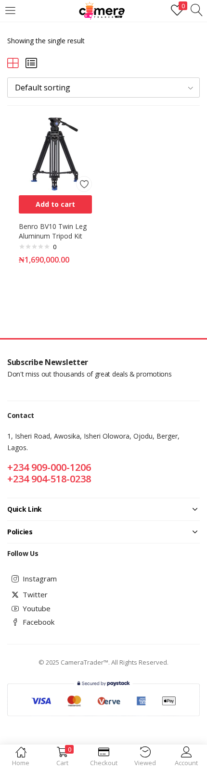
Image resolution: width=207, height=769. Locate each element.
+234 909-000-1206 (49, 467)
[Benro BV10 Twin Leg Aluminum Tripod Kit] (55, 153)
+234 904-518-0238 (49, 478)
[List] (31, 62)
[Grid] (13, 62)
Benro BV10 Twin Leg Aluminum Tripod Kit (53, 231)
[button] (103, 87)
